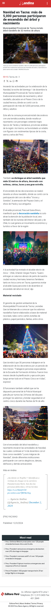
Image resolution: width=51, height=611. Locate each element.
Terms (33, 603)
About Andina (25, 603)
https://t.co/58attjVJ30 (16, 490)
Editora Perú (14, 603)
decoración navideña (29, 213)
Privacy (40, 603)
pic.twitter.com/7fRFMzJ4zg (19, 493)
